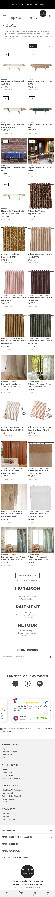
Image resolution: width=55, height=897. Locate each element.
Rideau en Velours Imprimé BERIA (36, 212)
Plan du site (6, 802)
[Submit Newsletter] (50, 656)
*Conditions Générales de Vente (13, 790)
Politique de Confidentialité (12, 796)
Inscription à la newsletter (11, 778)
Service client (7, 755)
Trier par (41, 46)
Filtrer (32, 46)
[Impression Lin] (27, 14)
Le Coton (5, 817)
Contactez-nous (7, 775)
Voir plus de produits (27, 576)
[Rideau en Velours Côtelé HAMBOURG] (41, 238)
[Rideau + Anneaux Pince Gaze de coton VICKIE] (14, 540)
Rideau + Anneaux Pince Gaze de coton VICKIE (13, 558)
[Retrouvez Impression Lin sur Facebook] (27, 684)
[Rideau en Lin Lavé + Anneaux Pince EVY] (14, 368)
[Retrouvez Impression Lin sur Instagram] (15, 684)
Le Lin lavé (6, 814)
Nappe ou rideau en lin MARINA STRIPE (13, 126)
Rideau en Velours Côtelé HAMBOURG (40, 255)
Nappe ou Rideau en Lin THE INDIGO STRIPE (13, 212)
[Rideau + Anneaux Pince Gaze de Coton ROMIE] (41, 368)
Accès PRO (6, 758)
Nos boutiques (7, 772)
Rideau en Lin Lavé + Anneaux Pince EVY (11, 385)
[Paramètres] (50, 15)
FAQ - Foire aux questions (11, 749)
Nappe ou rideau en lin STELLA (40, 169)
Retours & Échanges (9, 752)
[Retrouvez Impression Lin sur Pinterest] (40, 684)
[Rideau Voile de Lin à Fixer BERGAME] (14, 454)
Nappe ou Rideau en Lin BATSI (40, 82)
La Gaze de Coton (8, 820)
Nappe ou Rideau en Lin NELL (40, 126)
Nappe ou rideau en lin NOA (13, 169)
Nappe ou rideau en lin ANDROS (13, 82)
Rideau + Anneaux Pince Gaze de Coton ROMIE (40, 385)
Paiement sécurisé (8, 799)
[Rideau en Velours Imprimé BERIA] (41, 195)
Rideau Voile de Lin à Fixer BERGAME (11, 471)
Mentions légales (8, 793)
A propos (5, 769)
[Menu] (4, 15)
